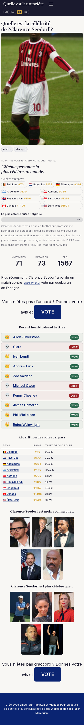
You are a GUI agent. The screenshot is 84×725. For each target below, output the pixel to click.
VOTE (47, 312)
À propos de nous (62, 708)
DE (26, 11)
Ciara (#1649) (32, 282)
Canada (9, 493)
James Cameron (25, 405)
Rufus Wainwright (26, 425)
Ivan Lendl (21, 356)
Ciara (17, 347)
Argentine (11, 469)
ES (13, 11)
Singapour (11, 487)
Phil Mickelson (24, 415)
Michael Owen (24, 386)
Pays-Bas (10, 457)
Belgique (10, 451)
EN (6, 11)
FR (19, 11)
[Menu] (50, 4)
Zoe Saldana (22, 376)
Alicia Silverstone (26, 337)
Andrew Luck (23, 366)
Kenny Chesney (25, 395)
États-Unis (11, 499)
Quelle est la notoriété (23, 4)
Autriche (10, 475)
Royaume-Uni (13, 481)
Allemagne (11, 463)
